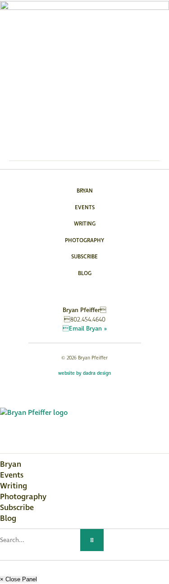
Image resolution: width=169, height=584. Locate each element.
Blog (84, 273)
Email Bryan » (85, 329)
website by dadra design (84, 373)
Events (85, 208)
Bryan (85, 191)
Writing (85, 224)
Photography (84, 240)
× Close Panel (18, 579)
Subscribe (84, 257)
